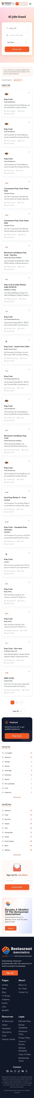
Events (4, 1003)
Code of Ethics (25, 1054)
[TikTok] (19, 1071)
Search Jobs (17, 49)
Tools (4, 1035)
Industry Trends (8, 1039)
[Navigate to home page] (7, 4)
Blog (4, 992)
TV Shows (6, 996)
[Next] (21, 702)
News (4, 988)
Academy (6, 999)
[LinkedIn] (11, 1071)
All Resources (7, 1021)
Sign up (10, 928)
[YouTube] (23, 1071)
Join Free (23, 4)
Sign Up (9, 973)
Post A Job (17, 736)
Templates (6, 1028)
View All (16, 711)
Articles (5, 985)
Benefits (5, 1010)
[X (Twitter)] (26, 1071)
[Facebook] (7, 1071)
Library (4, 1025)
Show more (17, 797)
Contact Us (23, 992)
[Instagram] (15, 1071)
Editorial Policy (25, 1021)
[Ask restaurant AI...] (13, 4)
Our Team (23, 988)
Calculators (6, 1032)
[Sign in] (17, 3)
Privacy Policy (24, 1038)
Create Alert (17, 887)
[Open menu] (30, 4)
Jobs (4, 1006)
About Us (22, 985)
